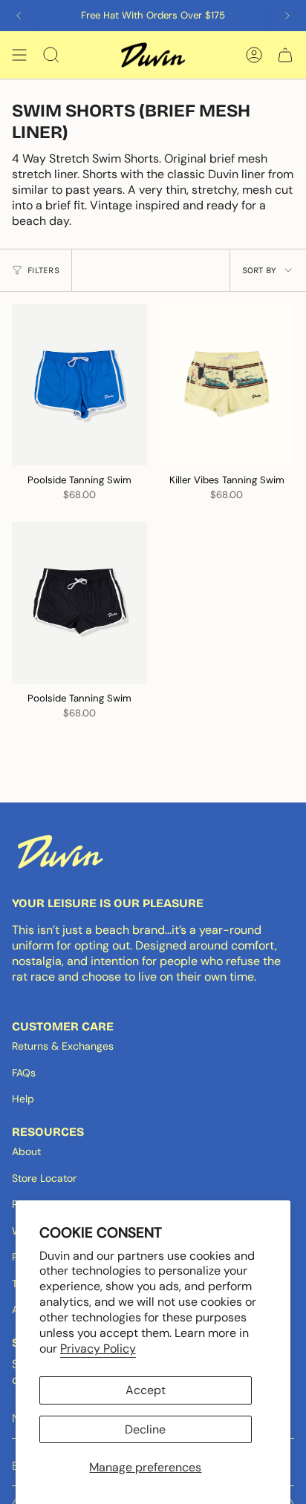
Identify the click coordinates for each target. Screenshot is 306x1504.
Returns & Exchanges (63, 1046)
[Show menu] (19, 55)
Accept (146, 1390)
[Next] (287, 15)
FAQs (24, 1072)
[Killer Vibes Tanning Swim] (226, 384)
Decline (145, 1429)
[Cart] (285, 55)
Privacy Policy (98, 1348)
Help (23, 1098)
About (26, 1151)
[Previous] (18, 15)
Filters (43, 270)
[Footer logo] (60, 851)
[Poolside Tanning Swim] (79, 384)
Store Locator (44, 1178)
